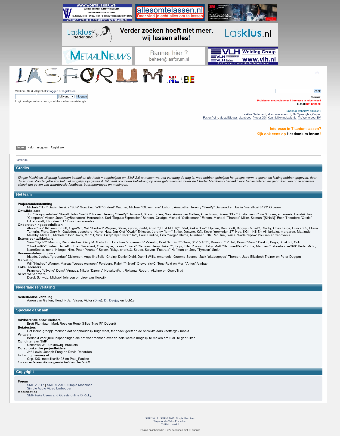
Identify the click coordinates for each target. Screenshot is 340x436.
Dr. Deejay (111, 300)
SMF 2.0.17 (35, 385)
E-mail (301, 104)
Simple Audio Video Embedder (49, 388)
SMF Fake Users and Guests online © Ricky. (59, 395)
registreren (69, 91)
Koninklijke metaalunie (282, 117)
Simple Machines (79, 385)
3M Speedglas (302, 114)
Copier (316, 114)
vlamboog (245, 117)
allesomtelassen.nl (279, 114)
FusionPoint (210, 117)
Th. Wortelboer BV (309, 117)
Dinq (97, 300)
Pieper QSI (259, 117)
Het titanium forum (303, 134)
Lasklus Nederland (254, 114)
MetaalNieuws (228, 117)
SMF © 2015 (56, 385)
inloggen (52, 91)
